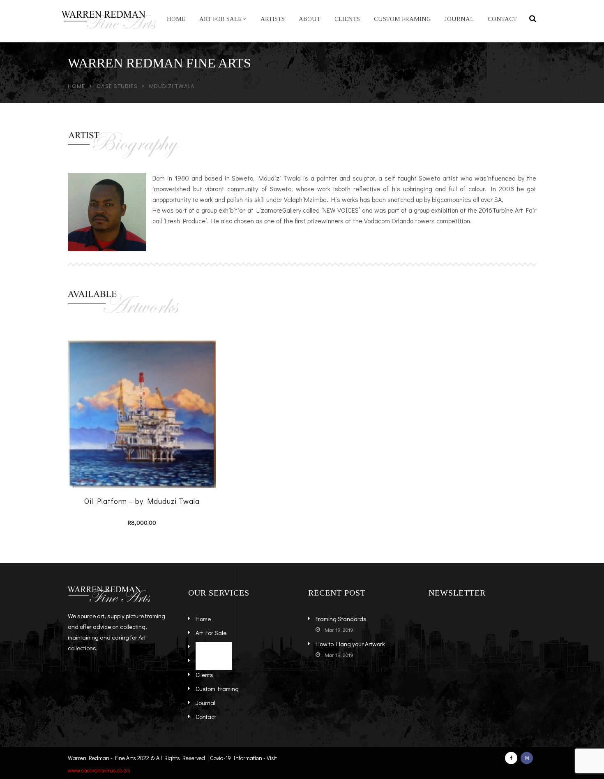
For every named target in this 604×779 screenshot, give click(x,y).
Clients (347, 19)
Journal (459, 19)
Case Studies (117, 86)
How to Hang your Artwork (350, 644)
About (309, 19)
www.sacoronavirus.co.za (99, 770)
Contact (502, 19)
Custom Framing (402, 19)
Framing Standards (341, 618)
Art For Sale (220, 19)
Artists (273, 19)
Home (176, 19)
